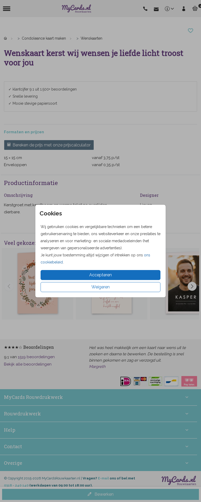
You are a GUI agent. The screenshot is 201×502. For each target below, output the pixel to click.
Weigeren (100, 286)
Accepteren (100, 274)
